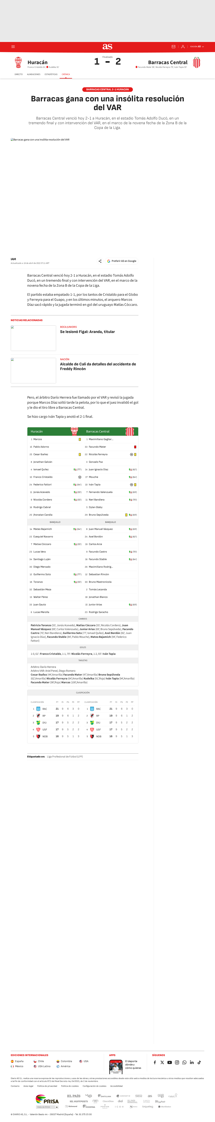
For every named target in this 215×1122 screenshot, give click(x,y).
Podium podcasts (105, 1107)
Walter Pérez (40, 597)
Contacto (15, 1086)
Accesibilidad (116, 1086)
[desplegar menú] (13, 46)
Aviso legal (28, 1086)
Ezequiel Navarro (43, 536)
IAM (13, 259)
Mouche (93, 477)
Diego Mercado (42, 566)
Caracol (172, 1096)
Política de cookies (70, 1086)
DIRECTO (19, 74)
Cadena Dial (120, 1101)
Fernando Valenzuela (101, 492)
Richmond (71, 1106)
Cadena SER (139, 1096)
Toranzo (38, 582)
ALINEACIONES (33, 74)
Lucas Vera (39, 551)
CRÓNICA (66, 74)
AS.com (150, 1096)
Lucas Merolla (41, 612)
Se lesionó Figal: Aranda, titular (87, 331)
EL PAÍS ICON (119, 1107)
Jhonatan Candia (42, 514)
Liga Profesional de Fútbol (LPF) (65, 756)
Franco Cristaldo (43, 477)
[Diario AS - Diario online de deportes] (107, 46)
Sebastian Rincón (99, 574)
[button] (100, 261)
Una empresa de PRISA (47, 1099)
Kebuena (160, 1101)
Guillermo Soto (42, 574)
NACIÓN (64, 359)
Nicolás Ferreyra (98, 454)
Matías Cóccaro (42, 544)
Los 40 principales (88, 1096)
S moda (133, 1107)
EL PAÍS (73, 1096)
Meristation (164, 1107)
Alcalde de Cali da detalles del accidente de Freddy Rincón (98, 366)
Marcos (37, 439)
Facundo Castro (98, 551)
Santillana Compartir (123, 1096)
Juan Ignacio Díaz (98, 469)
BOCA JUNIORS (68, 327)
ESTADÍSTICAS (51, 74)
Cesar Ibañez (40, 454)
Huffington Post (78, 1101)
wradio (95, 1101)
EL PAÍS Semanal (132, 1101)
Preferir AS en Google (124, 261)
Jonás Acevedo (41, 492)
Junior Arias (95, 604)
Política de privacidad (47, 1086)
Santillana (104, 1096)
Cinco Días (108, 1101)
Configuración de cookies (94, 1086)
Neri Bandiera (96, 499)
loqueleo (148, 1107)
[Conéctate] (183, 47)
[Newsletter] (173, 47)
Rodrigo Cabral (42, 507)
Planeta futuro (146, 1101)
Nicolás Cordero (42, 499)
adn (161, 1096)
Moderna (89, 1107)
